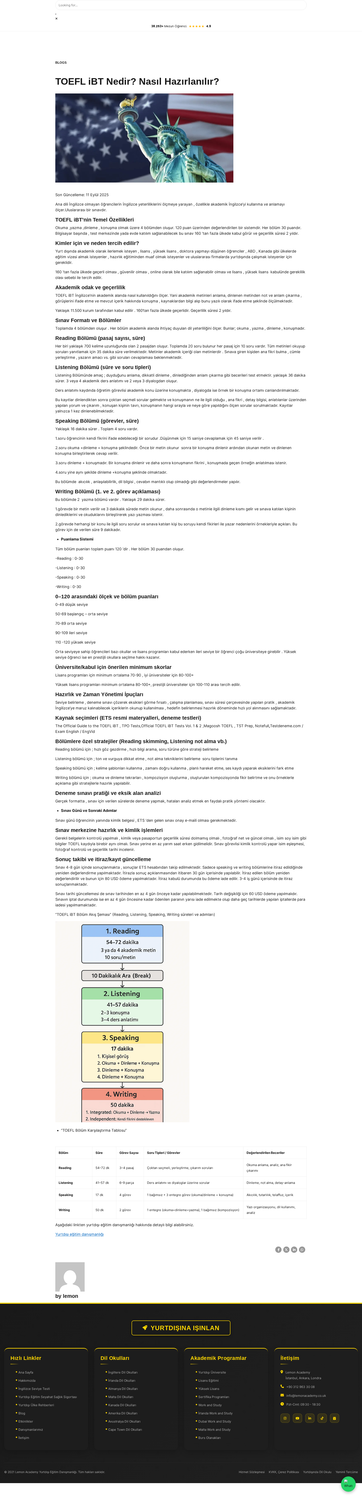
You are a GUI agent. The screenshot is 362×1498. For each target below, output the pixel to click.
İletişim (23, 1438)
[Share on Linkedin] (294, 1250)
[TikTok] (322, 1418)
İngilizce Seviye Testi (34, 1389)
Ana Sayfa (25, 1372)
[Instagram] (285, 1418)
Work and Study (210, 1405)
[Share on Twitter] (286, 1250)
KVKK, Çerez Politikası (284, 1472)
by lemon (66, 1296)
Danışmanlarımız (30, 1430)
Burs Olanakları (209, 1438)
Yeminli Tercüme (347, 1472)
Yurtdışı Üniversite (212, 1372)
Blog (21, 1413)
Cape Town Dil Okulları (125, 1430)
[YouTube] (297, 1418)
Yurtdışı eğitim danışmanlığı (79, 1234)
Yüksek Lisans (208, 1389)
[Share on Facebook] (278, 1250)
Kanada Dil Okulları (122, 1405)
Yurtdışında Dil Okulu (317, 1472)
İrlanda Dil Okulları (121, 1381)
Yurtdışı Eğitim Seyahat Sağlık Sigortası (47, 1397)
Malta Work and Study (214, 1430)
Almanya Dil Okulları (123, 1389)
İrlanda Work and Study (215, 1413)
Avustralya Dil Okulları (124, 1421)
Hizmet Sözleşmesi (252, 1472)
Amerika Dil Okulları (122, 1413)
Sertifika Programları (213, 1397)
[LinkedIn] (309, 1418)
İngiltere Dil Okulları (123, 1372)
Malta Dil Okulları (120, 1397)
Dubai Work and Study (214, 1421)
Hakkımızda (26, 1381)
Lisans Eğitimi (208, 1381)
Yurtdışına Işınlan (185, 1327)
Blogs (61, 62)
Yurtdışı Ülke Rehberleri (36, 1405)
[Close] (56, 18)
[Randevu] (334, 1418)
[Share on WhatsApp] (302, 1250)
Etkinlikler (25, 1421)
